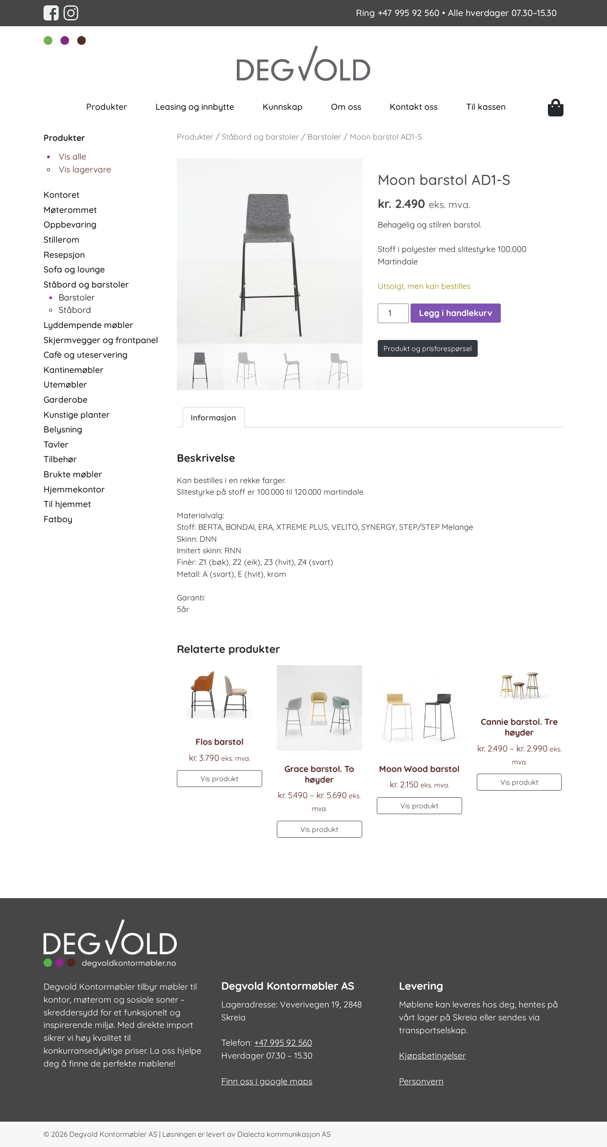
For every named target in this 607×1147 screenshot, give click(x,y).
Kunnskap (283, 106)
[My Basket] (555, 107)
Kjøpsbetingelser (432, 1055)
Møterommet (70, 209)
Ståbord (75, 309)
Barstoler (77, 297)
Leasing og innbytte (195, 106)
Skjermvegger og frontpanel (101, 340)
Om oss (346, 106)
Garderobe (66, 399)
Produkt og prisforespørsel (427, 348)
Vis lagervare (85, 169)
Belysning (63, 429)
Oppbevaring (70, 224)
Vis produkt (219, 778)
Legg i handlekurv (455, 313)
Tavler (56, 444)
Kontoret (62, 194)
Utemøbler (65, 384)
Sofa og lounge (74, 269)
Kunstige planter (77, 414)
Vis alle (72, 156)
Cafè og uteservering (86, 354)
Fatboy (58, 519)
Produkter (106, 106)
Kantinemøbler (74, 369)
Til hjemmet (67, 504)
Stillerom (62, 239)
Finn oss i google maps (266, 1081)
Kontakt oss (414, 106)
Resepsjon (64, 254)
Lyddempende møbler (88, 325)
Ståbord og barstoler (86, 284)
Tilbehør (60, 459)
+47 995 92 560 (408, 12)
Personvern (421, 1081)
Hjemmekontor (74, 489)
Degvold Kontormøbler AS (113, 1134)
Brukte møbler (73, 474)
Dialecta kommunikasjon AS (284, 1134)
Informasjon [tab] (213, 417)
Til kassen (486, 106)
